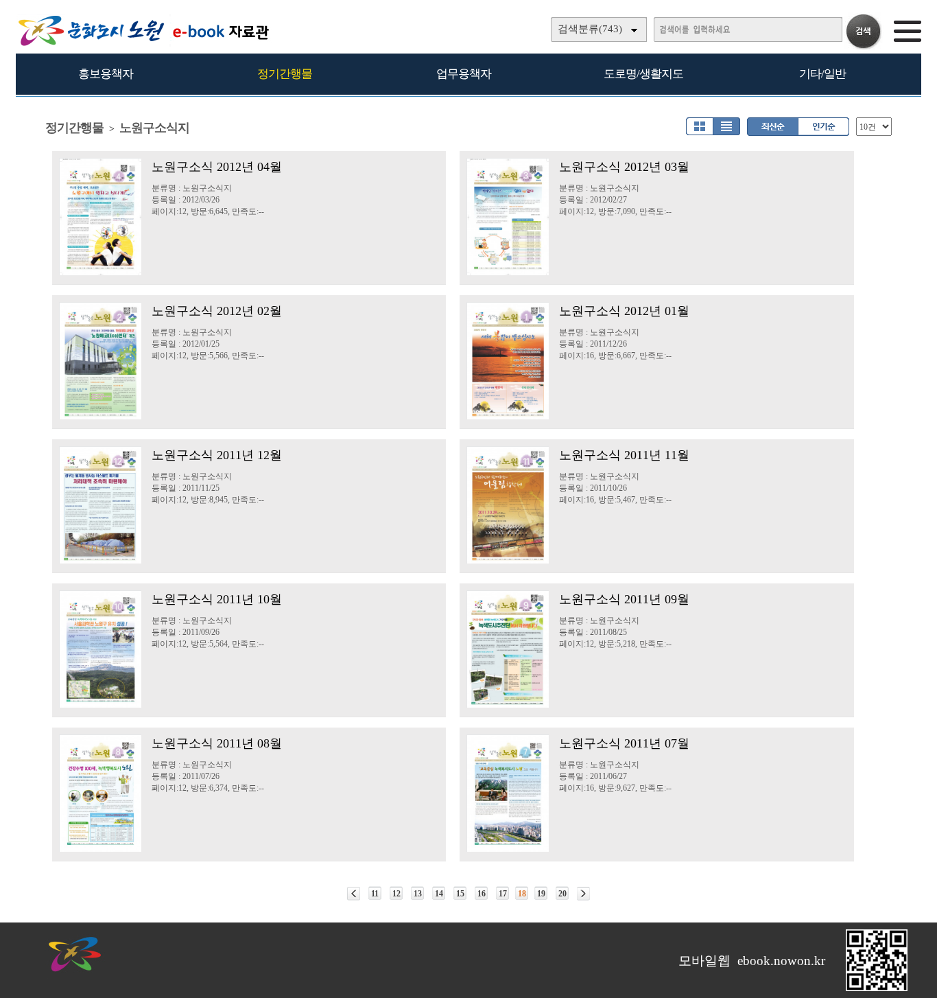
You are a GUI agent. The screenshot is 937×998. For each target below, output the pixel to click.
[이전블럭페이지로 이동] (353, 893)
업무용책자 (463, 73)
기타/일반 (822, 73)
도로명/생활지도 (643, 73)
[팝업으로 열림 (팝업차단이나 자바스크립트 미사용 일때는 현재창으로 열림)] (877, 988)
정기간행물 (284, 73)
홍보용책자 (105, 73)
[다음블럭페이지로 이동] (583, 893)
